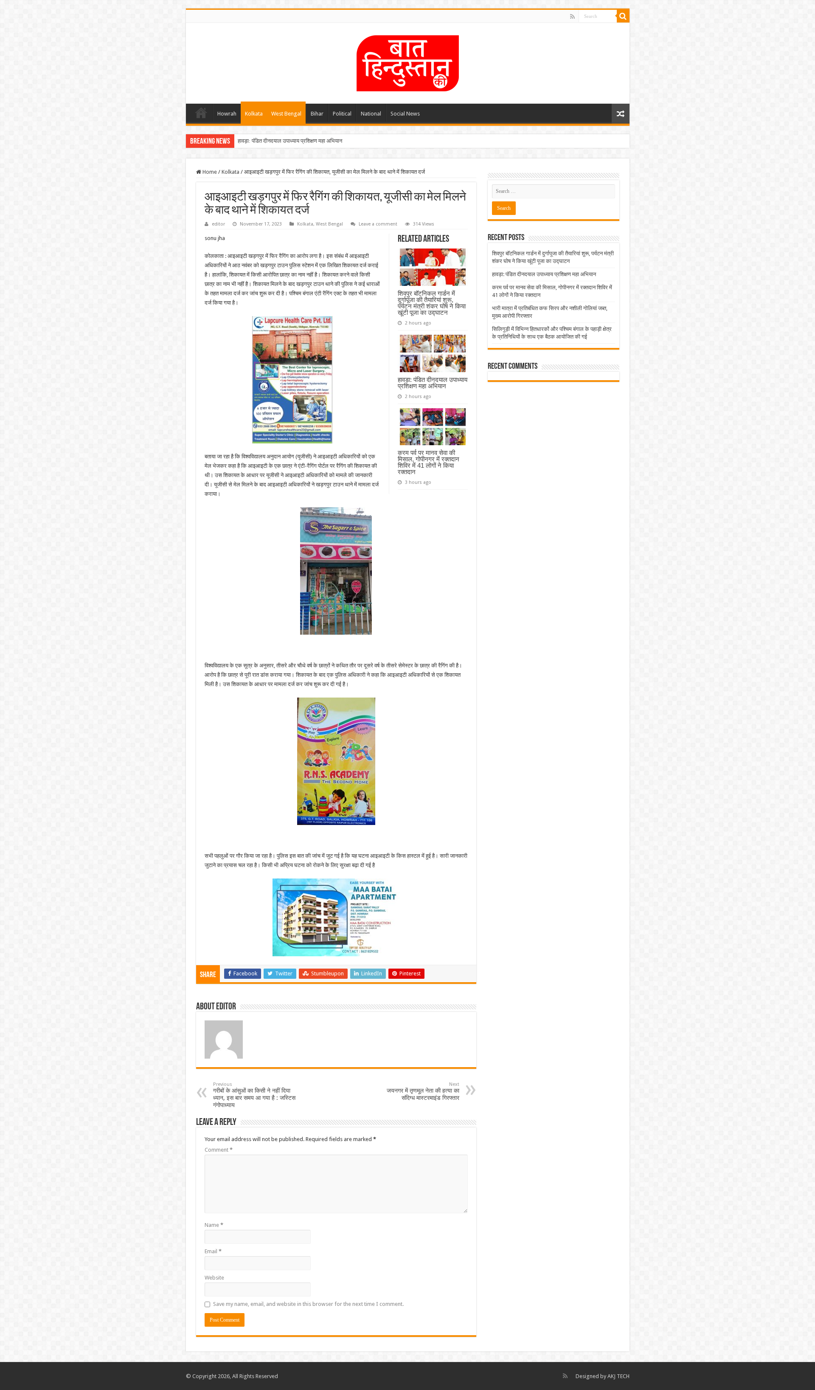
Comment (219, 1150)
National (371, 113)
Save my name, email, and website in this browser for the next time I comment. (308, 1304)
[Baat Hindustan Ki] (407, 61)
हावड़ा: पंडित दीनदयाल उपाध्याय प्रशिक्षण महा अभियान (290, 141)
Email (213, 1251)
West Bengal (286, 113)
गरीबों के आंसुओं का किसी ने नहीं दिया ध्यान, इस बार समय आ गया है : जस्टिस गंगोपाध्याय (254, 1095)
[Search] (623, 16)
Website (214, 1277)
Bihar (317, 113)
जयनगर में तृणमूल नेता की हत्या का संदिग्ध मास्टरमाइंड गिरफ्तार (423, 1091)
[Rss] (572, 16)
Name (214, 1225)
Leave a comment (378, 224)
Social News (405, 113)
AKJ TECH (618, 1376)
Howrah (226, 113)
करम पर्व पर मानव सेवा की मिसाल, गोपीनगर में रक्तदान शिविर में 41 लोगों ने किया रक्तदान (428, 462)
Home (201, 112)
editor (218, 224)
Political (342, 113)
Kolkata (254, 113)
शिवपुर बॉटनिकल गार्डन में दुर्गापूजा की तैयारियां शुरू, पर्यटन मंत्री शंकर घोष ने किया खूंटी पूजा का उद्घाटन (432, 303)
